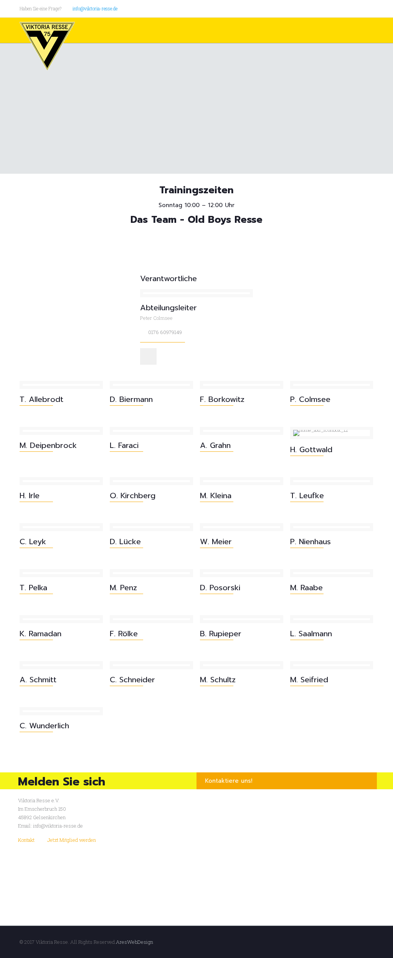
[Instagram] (369, 8)
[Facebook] (338, 8)
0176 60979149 (165, 332)
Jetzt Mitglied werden (71, 839)
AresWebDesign (134, 941)
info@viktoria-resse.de (95, 8)
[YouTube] (359, 8)
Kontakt (26, 839)
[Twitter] (349, 8)
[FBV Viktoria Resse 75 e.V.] (47, 46)
